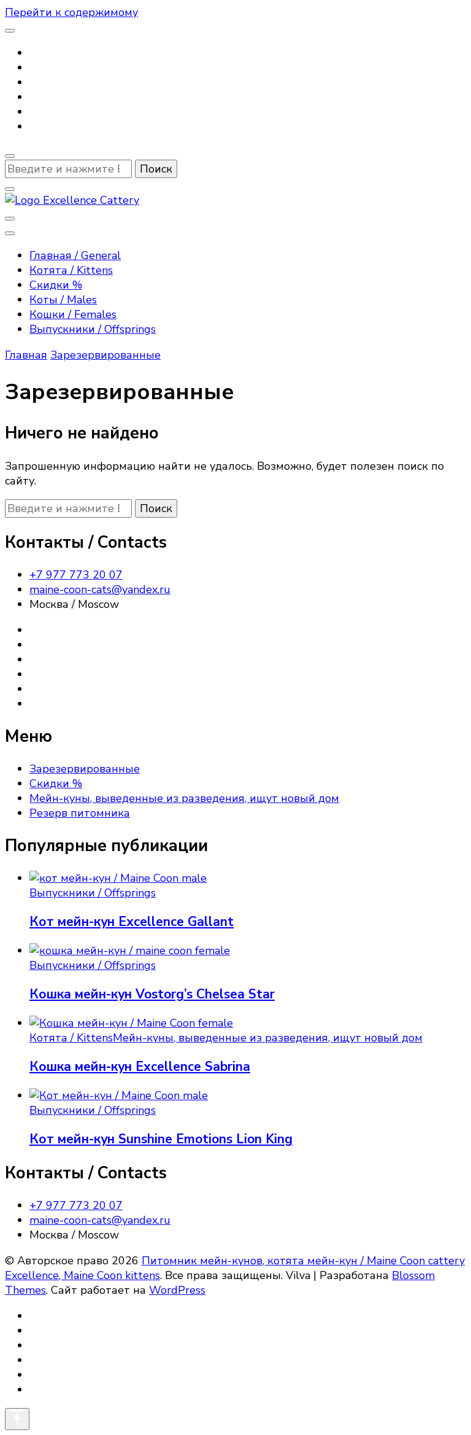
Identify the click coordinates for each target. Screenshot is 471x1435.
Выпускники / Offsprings (92, 329)
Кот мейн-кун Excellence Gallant (131, 921)
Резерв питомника (79, 813)
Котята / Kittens (71, 270)
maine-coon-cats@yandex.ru (99, 589)
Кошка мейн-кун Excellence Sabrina (139, 1066)
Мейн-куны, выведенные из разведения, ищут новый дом (184, 798)
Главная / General (75, 255)
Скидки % (55, 285)
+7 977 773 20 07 (76, 574)
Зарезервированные (84, 768)
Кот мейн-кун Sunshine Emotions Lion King (161, 1139)
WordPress (177, 1290)
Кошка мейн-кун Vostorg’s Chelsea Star (152, 994)
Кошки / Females (73, 314)
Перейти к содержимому (71, 12)
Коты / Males (63, 299)
